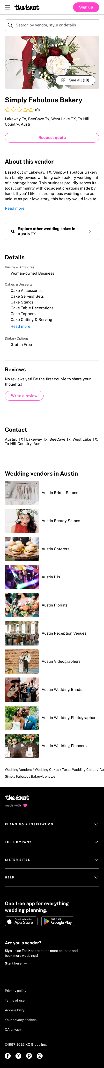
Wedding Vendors (18, 770)
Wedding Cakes (47, 770)
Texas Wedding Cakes (79, 770)
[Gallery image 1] (52, 62)
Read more (14, 208)
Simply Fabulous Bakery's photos (30, 776)
